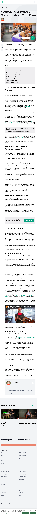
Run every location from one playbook (8, 422)
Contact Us (21, 492)
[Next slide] (35, 430)
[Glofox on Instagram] (2, 504)
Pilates (2, 457)
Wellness (2, 465)
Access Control (3, 481)
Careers (20, 493)
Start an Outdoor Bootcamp (11, 78)
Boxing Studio (3, 460)
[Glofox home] (3, 507)
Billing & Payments (4, 476)
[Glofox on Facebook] (7, 504)
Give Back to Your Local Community (13, 76)
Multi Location (3, 484)
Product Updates (3, 498)
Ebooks (2, 493)
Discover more (29, 220)
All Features (3, 485)
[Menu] (34, 2)
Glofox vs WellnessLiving (23, 474)
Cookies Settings (4, 513)
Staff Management (4, 482)
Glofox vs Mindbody (22, 471)
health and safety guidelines (11, 48)
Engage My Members (22, 455)
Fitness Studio (3, 453)
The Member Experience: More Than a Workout (15, 68)
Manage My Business (22, 452)
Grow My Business (22, 453)
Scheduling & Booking (4, 473)
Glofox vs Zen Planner (22, 477)
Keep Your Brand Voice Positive (12, 80)
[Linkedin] (33, 383)
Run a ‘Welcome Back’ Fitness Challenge (14, 74)
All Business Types (4, 466)
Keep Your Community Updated (12, 82)
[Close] (35, 510)
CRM (1, 479)
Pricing (20, 495)
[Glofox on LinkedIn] (4, 504)
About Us (20, 490)
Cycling (2, 461)
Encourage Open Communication (12, 72)
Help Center (3, 495)
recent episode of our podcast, (10, 281)
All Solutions (21, 458)
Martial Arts (3, 463)
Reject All (32, 513)
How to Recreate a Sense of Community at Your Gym (16, 70)
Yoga (2, 455)
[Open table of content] (35, 507)
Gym (1, 452)
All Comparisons (21, 479)
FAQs (1, 497)
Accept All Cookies (25, 513)
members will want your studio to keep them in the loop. (24, 337)
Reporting (2, 477)
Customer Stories (4, 420)
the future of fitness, (19, 137)
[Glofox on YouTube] (9, 504)
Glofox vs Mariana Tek (22, 473)
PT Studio (2, 458)
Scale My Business (22, 457)
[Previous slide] (33, 430)
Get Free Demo (18, 444)
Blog (1, 490)
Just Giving (28, 241)
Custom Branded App (4, 474)
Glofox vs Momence (22, 476)
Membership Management (5, 471)
